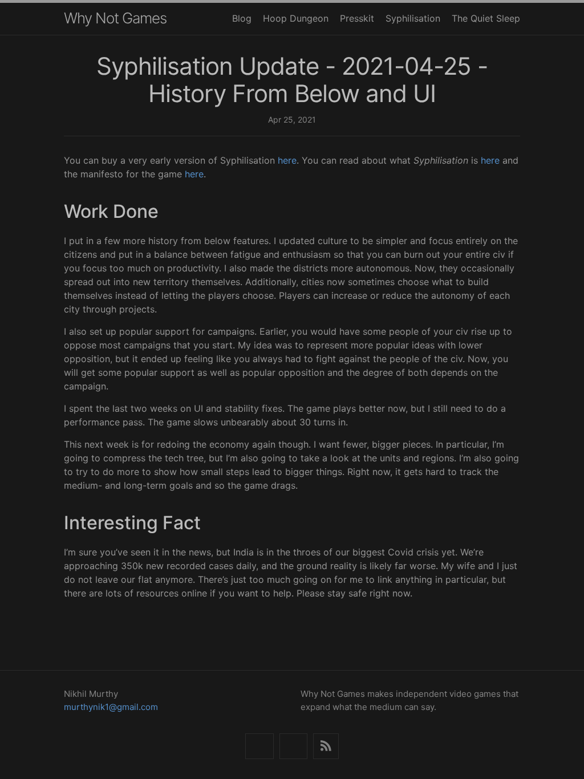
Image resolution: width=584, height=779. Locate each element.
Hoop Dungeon (295, 18)
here (287, 160)
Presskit (357, 18)
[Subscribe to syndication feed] (326, 746)
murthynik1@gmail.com (111, 706)
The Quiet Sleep (486, 18)
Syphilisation (413, 18)
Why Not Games (115, 18)
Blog (242, 18)
